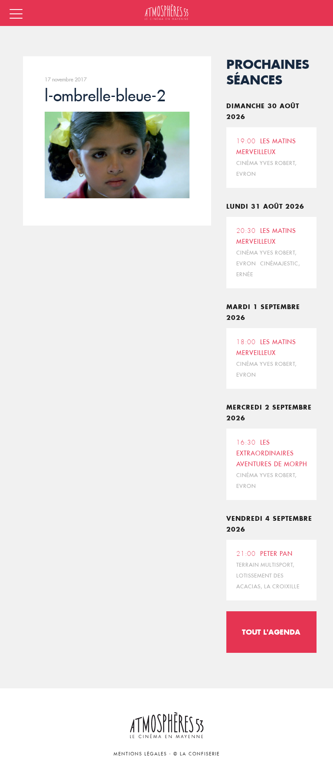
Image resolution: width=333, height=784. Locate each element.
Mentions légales (140, 754)
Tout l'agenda (271, 631)
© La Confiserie (196, 754)
